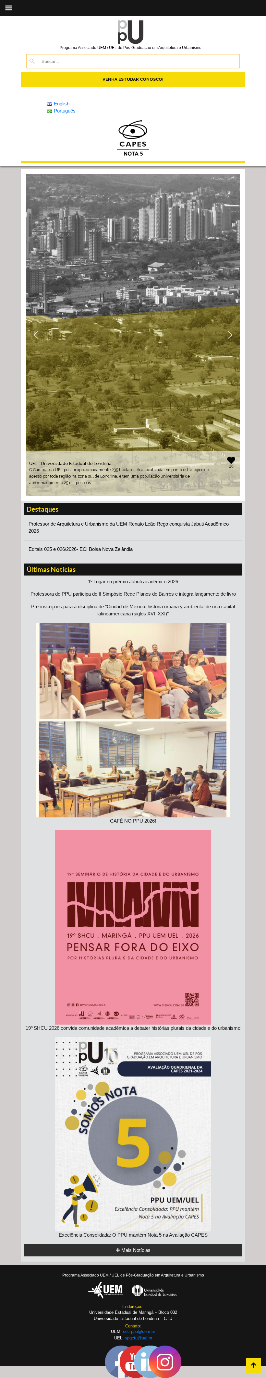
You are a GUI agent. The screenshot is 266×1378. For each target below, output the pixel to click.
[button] (36, 335)
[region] (133, 335)
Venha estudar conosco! (133, 79)
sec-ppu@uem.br (139, 1331)
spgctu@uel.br (138, 1338)
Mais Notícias (135, 1250)
